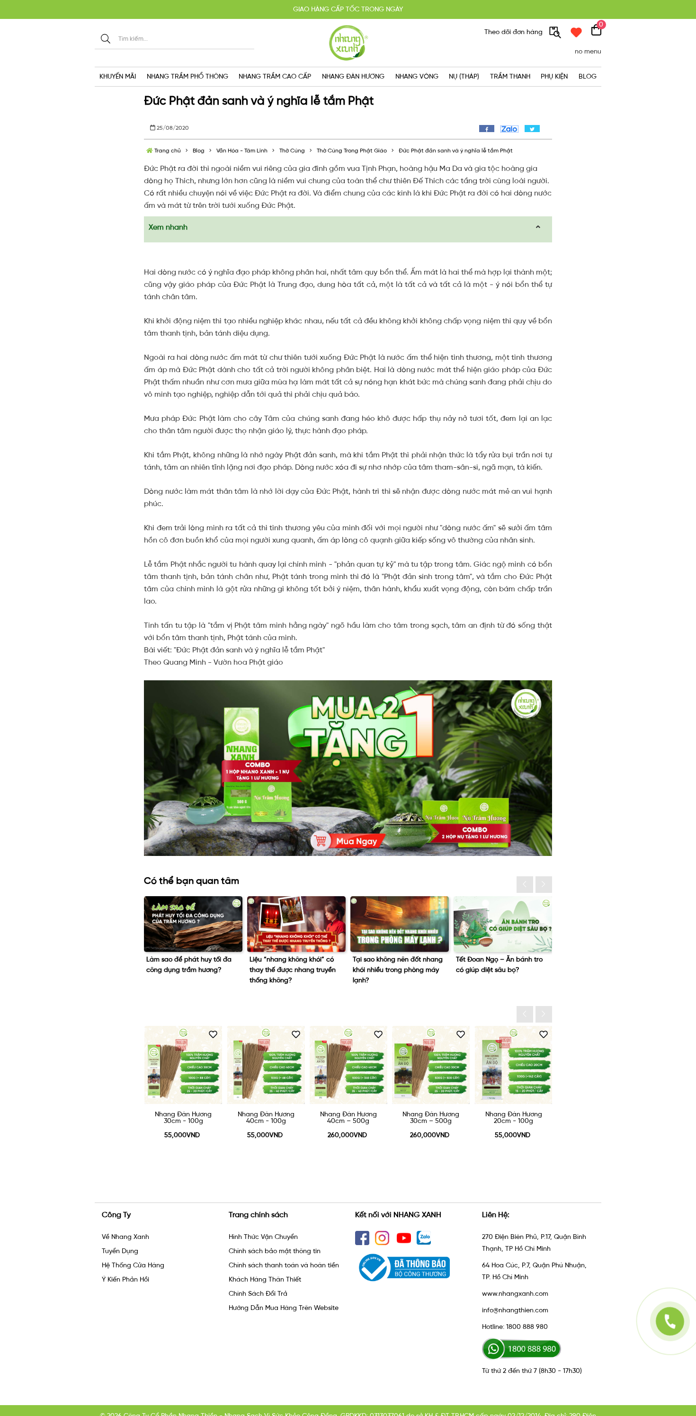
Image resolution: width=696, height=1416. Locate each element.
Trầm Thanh (510, 76)
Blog (588, 76)
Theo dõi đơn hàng (514, 32)
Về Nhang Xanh (125, 1237)
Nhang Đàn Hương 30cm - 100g (183, 1117)
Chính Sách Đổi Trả (258, 1294)
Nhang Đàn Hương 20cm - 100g (513, 1117)
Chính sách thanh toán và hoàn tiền (284, 1265)
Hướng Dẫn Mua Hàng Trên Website (284, 1308)
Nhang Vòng (416, 76)
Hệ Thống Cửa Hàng (133, 1265)
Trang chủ (167, 150)
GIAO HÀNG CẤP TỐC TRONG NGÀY (348, 9)
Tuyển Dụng (120, 1251)
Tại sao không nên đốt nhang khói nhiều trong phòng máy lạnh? (398, 969)
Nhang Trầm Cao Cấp (275, 76)
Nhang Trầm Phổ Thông (187, 76)
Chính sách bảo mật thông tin (275, 1251)
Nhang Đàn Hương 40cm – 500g (348, 1117)
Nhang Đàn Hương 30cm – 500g (430, 1117)
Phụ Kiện (554, 76)
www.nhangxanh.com (515, 1294)
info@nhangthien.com (515, 1310)
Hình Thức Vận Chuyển (263, 1237)
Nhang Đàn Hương (353, 76)
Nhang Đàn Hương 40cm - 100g (266, 1117)
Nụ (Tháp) (464, 76)
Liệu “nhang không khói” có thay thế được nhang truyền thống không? (293, 969)
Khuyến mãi (117, 76)
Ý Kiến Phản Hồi (125, 1279)
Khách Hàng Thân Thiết (265, 1279)
